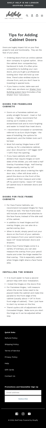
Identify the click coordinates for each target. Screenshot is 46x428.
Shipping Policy (12, 344)
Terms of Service (12, 351)
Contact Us (10, 376)
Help (7, 363)
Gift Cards (9, 370)
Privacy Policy (11, 357)
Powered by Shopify (30, 420)
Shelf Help (18, 420)
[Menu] (42, 15)
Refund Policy (11, 338)
